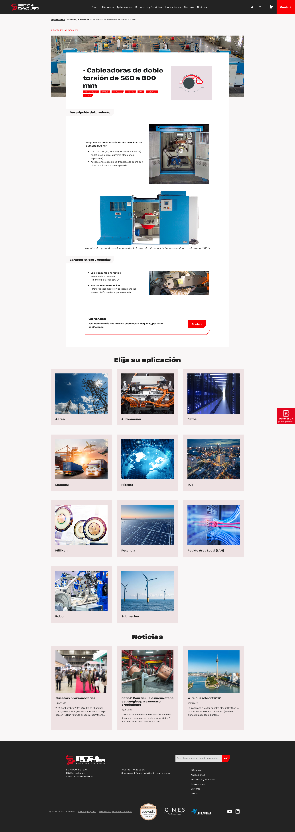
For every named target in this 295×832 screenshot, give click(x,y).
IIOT (141, 92)
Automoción (83, 19)
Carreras (189, 7)
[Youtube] (230, 811)
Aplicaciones (124, 7)
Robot (88, 95)
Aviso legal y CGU (87, 811)
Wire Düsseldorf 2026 (204, 698)
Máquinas (108, 7)
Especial (117, 92)
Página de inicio (58, 19)
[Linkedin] (237, 811)
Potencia (152, 92)
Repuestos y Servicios (148, 7)
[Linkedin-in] (270, 7)
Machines (71, 19)
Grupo (95, 7)
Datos (105, 92)
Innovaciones (173, 7)
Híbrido (130, 92)
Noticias (202, 7)
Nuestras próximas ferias (75, 698)
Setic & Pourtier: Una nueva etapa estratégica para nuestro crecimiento (147, 701)
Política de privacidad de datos (115, 811)
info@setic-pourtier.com (157, 773)
